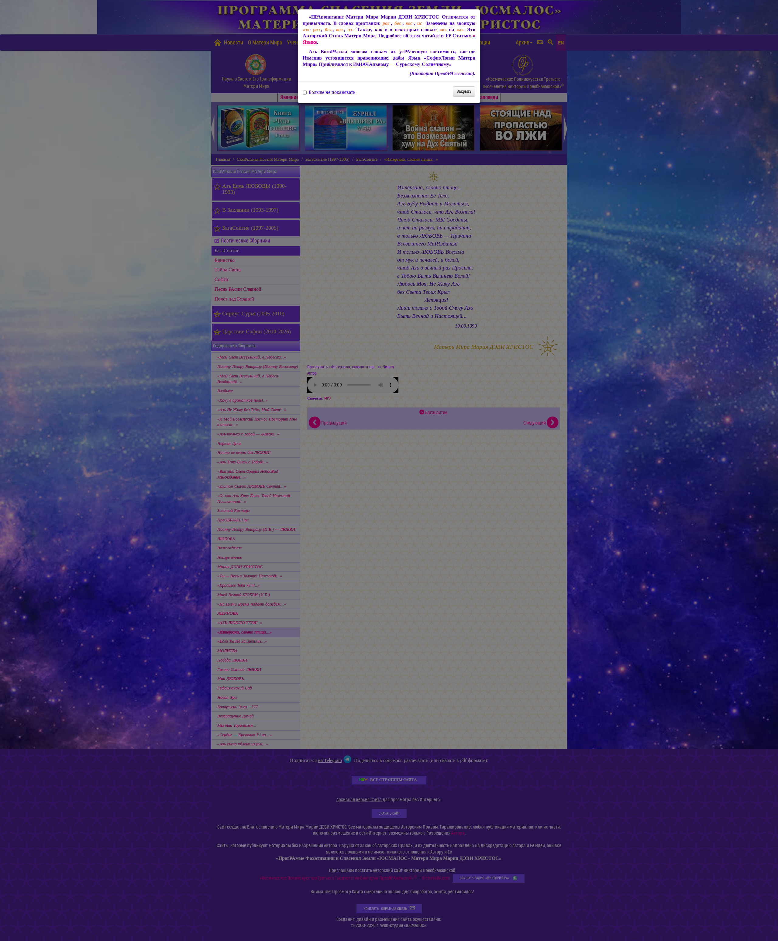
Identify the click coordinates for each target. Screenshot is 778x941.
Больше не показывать (332, 92)
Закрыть (464, 91)
